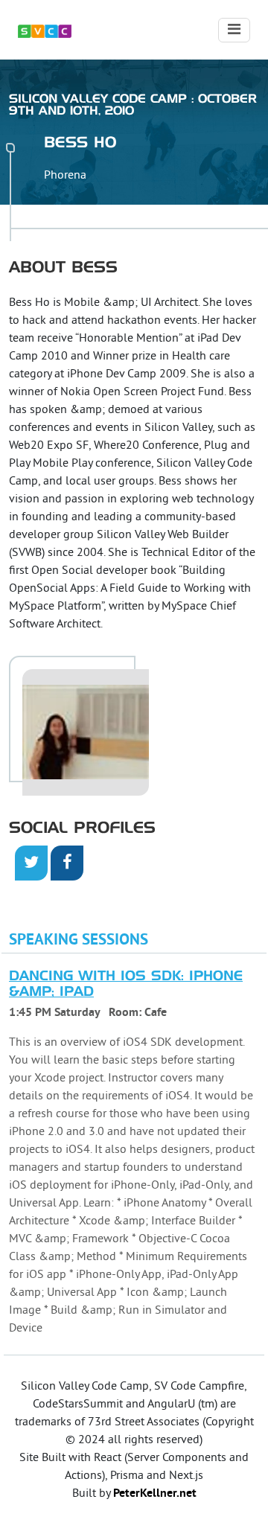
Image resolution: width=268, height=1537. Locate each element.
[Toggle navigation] (234, 30)
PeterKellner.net (155, 1493)
